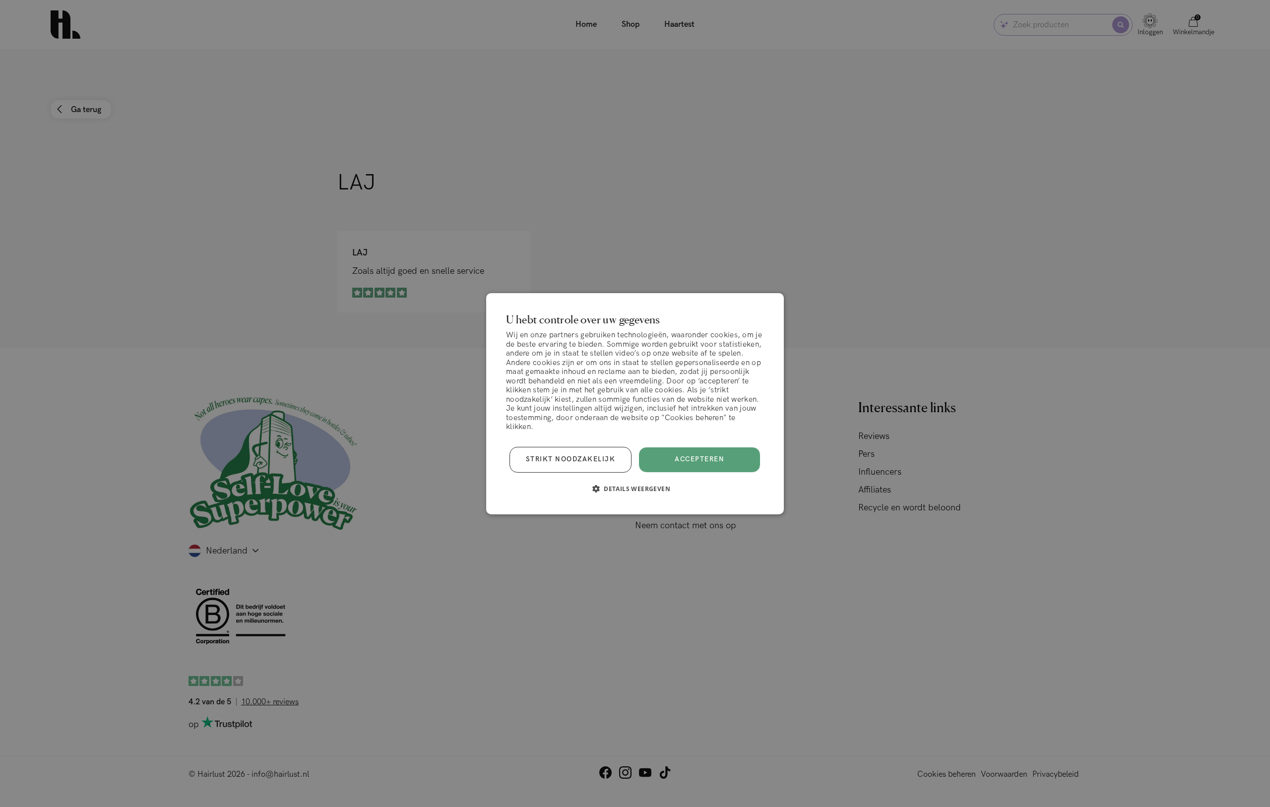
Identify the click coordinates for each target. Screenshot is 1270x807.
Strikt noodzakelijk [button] (571, 459)
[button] (635, 489)
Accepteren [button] (699, 459)
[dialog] (635, 403)
